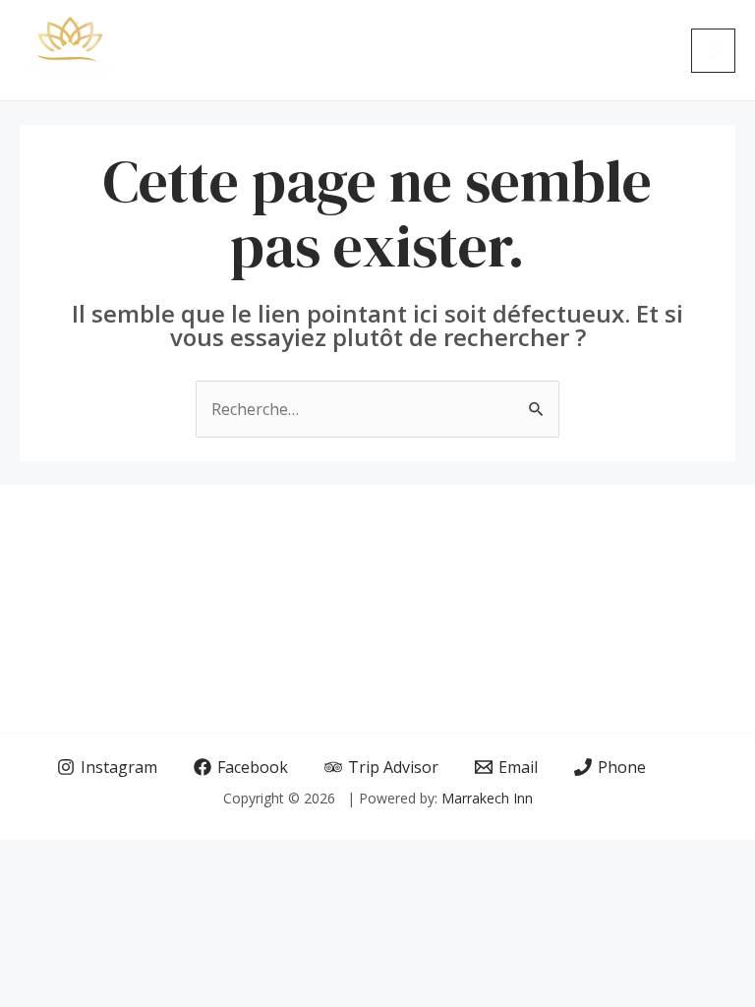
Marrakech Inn (487, 798)
